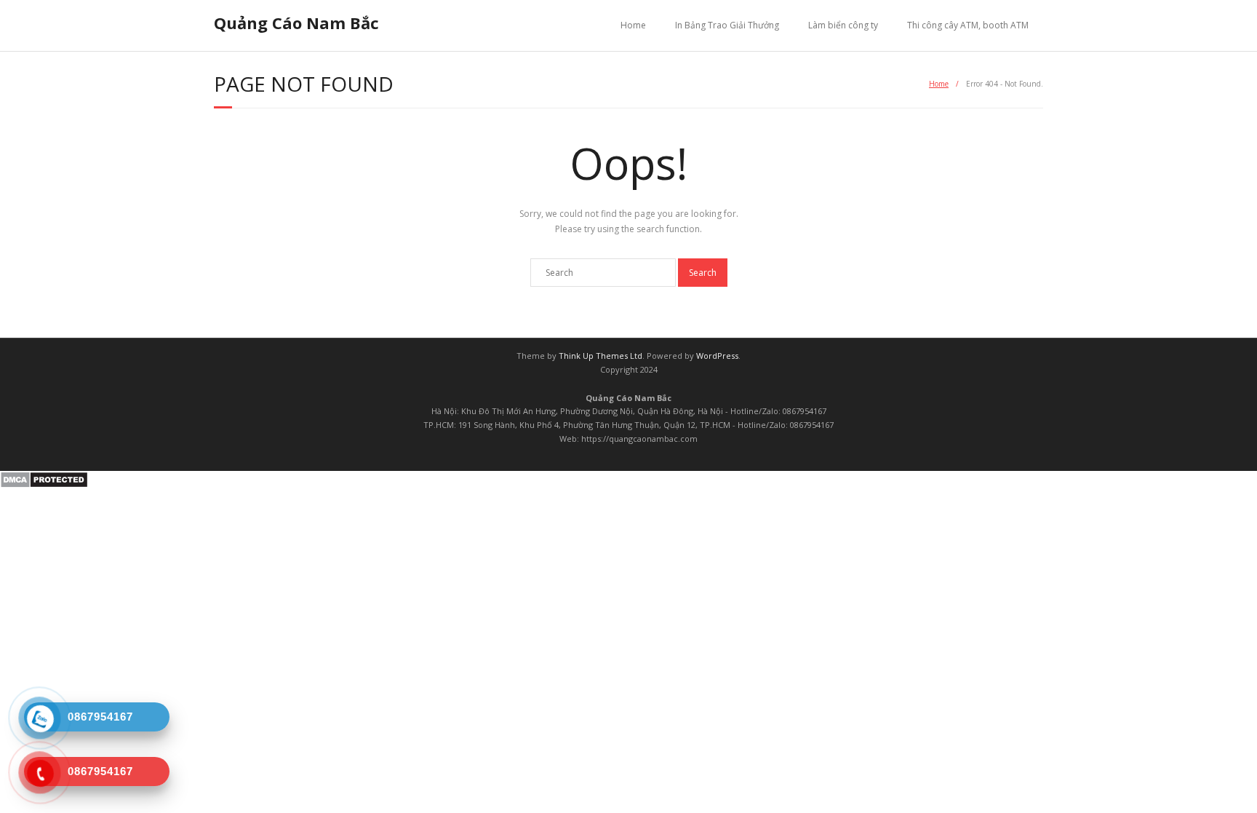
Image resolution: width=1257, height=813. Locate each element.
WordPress (717, 355)
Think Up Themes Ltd (600, 355)
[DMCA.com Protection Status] (44, 485)
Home (633, 25)
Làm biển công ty (843, 25)
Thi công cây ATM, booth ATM (968, 25)
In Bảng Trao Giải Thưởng (727, 25)
